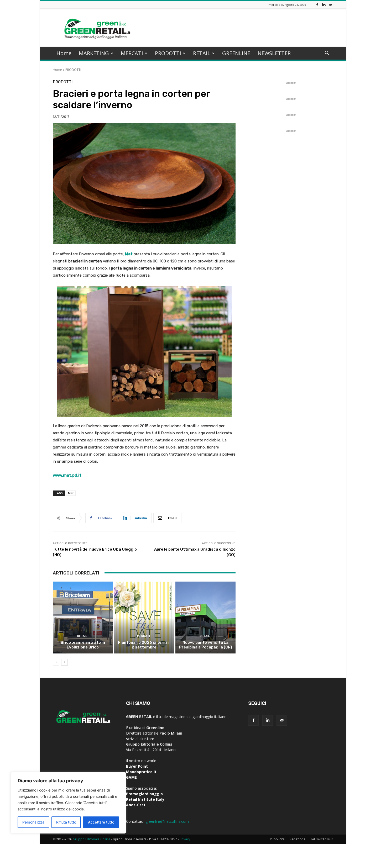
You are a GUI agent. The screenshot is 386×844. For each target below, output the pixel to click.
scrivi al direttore (140, 738)
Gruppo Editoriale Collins (91, 839)
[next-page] (64, 662)
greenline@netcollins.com (167, 821)
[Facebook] (317, 4)
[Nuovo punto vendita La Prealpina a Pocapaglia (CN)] (205, 617)
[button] (327, 53)
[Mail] (330, 4)
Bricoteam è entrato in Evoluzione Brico (83, 645)
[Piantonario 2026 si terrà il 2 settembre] (144, 617)
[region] (68, 803)
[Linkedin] (324, 4)
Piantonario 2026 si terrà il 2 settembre (144, 645)
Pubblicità (277, 839)
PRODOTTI (168, 53)
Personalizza (33, 822)
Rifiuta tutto (66, 822)
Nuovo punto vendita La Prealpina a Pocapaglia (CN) (205, 645)
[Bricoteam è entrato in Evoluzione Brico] (83, 617)
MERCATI (132, 53)
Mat (71, 493)
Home (63, 53)
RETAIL (201, 53)
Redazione (297, 839)
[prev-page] (56, 662)
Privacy (185, 839)
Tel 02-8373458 (321, 839)
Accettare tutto (101, 822)
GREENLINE (236, 53)
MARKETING (94, 53)
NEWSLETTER (274, 53)
